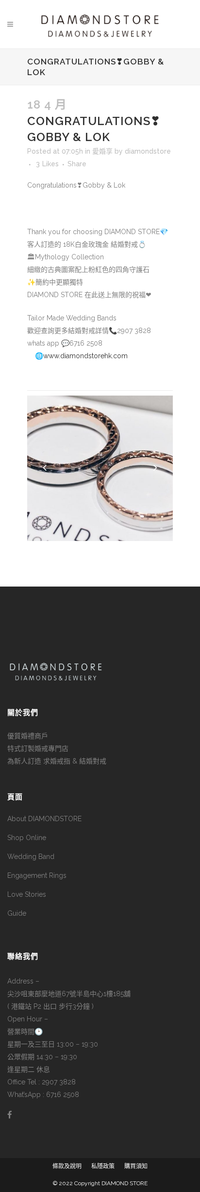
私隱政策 (103, 1166)
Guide (16, 913)
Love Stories (26, 894)
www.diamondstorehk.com (85, 356)
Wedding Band (30, 856)
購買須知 (136, 1166)
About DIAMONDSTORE (44, 819)
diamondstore (148, 151)
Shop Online (26, 838)
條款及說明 (67, 1166)
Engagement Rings (37, 875)
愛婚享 (102, 151)
